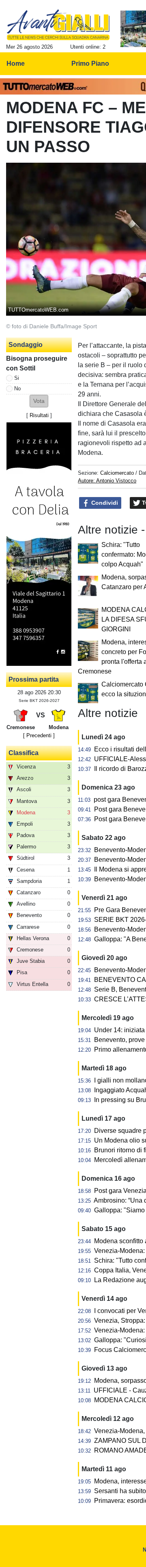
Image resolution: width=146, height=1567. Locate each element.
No (17, 388)
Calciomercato (117, 473)
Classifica (24, 752)
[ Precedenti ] (39, 735)
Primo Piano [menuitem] (90, 63)
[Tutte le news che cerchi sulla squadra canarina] (58, 24)
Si (16, 378)
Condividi (104, 502)
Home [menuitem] (15, 63)
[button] (39, 401)
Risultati (39, 415)
